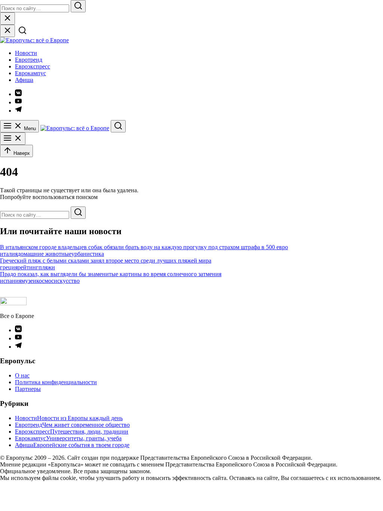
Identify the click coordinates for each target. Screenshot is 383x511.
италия (9, 254)
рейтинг (28, 267)
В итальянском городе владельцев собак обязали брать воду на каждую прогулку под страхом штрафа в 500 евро (144, 247)
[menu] (12, 138)
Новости (26, 53)
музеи (28, 281)
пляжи (47, 267)
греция (9, 267)
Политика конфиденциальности (56, 382)
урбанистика (87, 254)
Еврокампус (30, 73)
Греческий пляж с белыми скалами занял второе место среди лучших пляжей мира (105, 260)
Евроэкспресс (32, 66)
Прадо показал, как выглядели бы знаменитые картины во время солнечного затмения (110, 274)
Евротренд (28, 59)
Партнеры (28, 389)
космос (45, 281)
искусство (67, 281)
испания (10, 281)
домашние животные (44, 254)
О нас (22, 375)
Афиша (24, 80)
